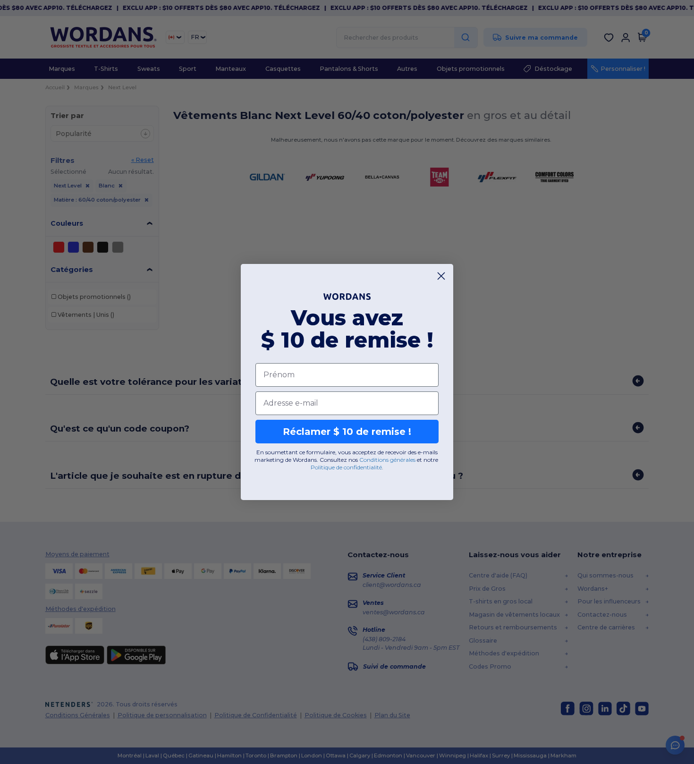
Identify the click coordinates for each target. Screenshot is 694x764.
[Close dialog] (441, 276)
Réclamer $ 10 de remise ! (347, 431)
